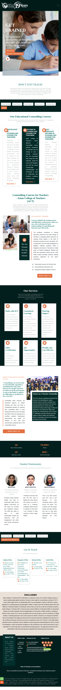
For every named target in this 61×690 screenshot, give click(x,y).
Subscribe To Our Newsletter (14, 53)
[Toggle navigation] (58, 5)
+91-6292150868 (33, 642)
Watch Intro (13, 58)
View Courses (10, 50)
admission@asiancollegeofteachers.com (37, 650)
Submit (4, 108)
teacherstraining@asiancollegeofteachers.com (39, 649)
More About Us (45, 276)
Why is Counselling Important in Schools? (18, 670)
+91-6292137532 (31, 644)
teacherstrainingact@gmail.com (35, 647)
